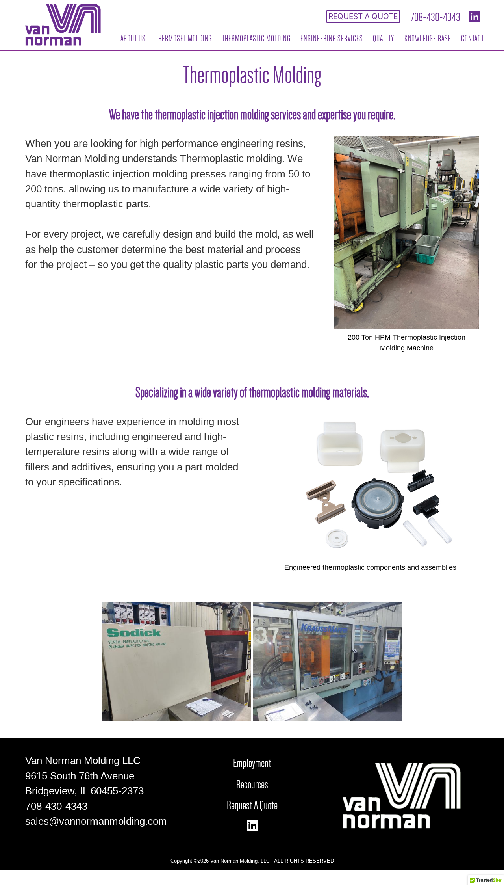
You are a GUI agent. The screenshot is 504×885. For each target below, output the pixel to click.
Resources (252, 784)
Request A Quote (252, 805)
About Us (132, 38)
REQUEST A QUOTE (363, 16)
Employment (252, 763)
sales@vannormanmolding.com (96, 821)
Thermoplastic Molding (256, 38)
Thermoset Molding (184, 38)
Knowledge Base (427, 38)
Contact (472, 38)
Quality (383, 38)
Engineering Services (331, 38)
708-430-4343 (435, 17)
